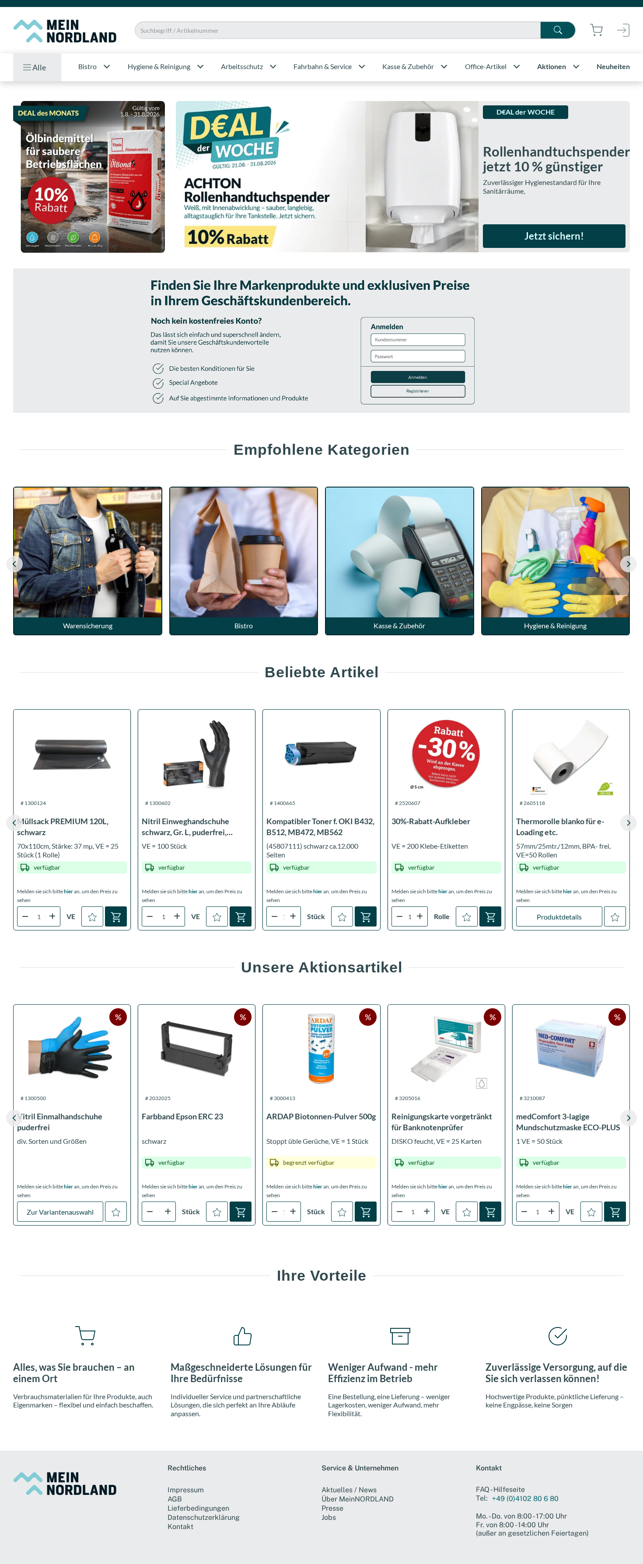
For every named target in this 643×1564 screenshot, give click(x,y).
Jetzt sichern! (554, 236)
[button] (628, 564)
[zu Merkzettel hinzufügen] (92, 916)
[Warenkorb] (116, 916)
